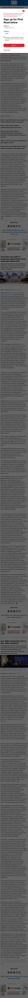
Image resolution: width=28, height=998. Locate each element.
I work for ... (6, 31)
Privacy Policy (7, 50)
